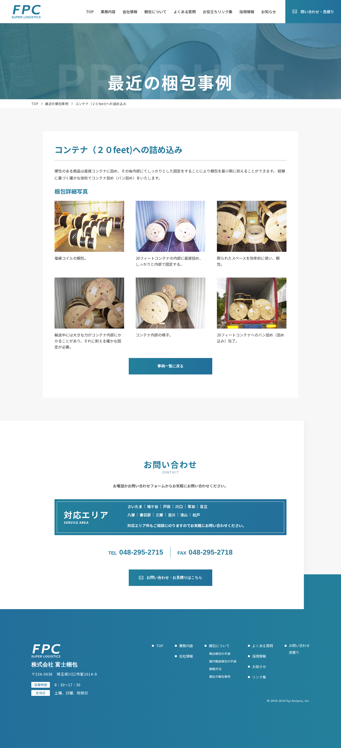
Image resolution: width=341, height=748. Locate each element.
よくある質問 (185, 11)
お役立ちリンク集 (217, 11)
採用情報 (246, 11)
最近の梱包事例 (56, 103)
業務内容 (108, 11)
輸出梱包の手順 (219, 653)
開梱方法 (215, 668)
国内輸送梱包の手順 (222, 661)
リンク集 (259, 677)
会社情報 (129, 11)
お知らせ (268, 11)
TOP (90, 11)
